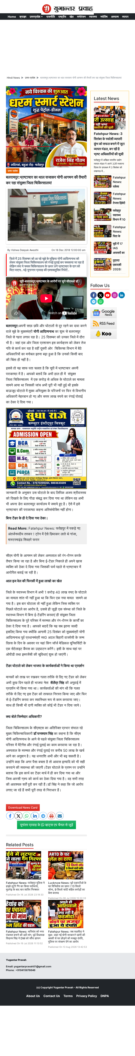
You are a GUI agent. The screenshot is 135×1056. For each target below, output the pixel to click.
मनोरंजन (81, 16)
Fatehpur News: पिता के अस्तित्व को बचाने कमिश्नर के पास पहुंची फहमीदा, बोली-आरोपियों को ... (119, 231)
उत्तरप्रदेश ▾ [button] (36, 16)
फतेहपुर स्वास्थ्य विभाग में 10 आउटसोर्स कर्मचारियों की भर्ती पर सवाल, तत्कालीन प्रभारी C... (119, 215)
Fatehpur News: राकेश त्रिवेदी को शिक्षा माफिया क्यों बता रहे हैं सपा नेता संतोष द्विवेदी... (119, 182)
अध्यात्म (115, 16)
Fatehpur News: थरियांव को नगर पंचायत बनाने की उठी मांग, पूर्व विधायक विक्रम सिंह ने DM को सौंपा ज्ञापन (25, 935)
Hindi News (13, 77)
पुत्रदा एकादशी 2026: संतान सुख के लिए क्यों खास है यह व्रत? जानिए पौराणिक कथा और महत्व (118, 265)
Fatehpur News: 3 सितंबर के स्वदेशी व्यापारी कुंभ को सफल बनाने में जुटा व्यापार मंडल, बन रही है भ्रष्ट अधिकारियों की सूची (109, 144)
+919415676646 (25, 970)
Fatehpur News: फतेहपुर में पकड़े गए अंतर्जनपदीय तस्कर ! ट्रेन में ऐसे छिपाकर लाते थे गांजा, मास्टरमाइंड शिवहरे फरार (44, 534)
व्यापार (125, 16)
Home (12, 16)
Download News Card (22, 807)
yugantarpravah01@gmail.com (32, 966)
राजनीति (50, 16)
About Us (33, 996)
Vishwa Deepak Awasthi (24, 249)
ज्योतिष (104, 16)
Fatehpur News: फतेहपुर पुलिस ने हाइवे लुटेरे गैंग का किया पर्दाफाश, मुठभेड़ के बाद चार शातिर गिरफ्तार (25, 886)
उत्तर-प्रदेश (30, 77)
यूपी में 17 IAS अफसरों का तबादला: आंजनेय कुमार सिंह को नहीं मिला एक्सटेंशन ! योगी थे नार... (119, 248)
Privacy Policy (86, 996)
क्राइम (23, 16)
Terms (68, 996)
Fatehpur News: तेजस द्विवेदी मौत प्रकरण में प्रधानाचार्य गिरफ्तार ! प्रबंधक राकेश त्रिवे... (119, 198)
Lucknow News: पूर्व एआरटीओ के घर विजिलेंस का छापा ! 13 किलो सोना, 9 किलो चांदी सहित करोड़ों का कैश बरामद (67, 888)
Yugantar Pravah (63, 987)
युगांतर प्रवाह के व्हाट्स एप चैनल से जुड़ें (46, 825)
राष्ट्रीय (62, 16)
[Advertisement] (67, 46)
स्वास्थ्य (93, 16)
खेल (72, 16)
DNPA (105, 996)
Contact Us (51, 996)
